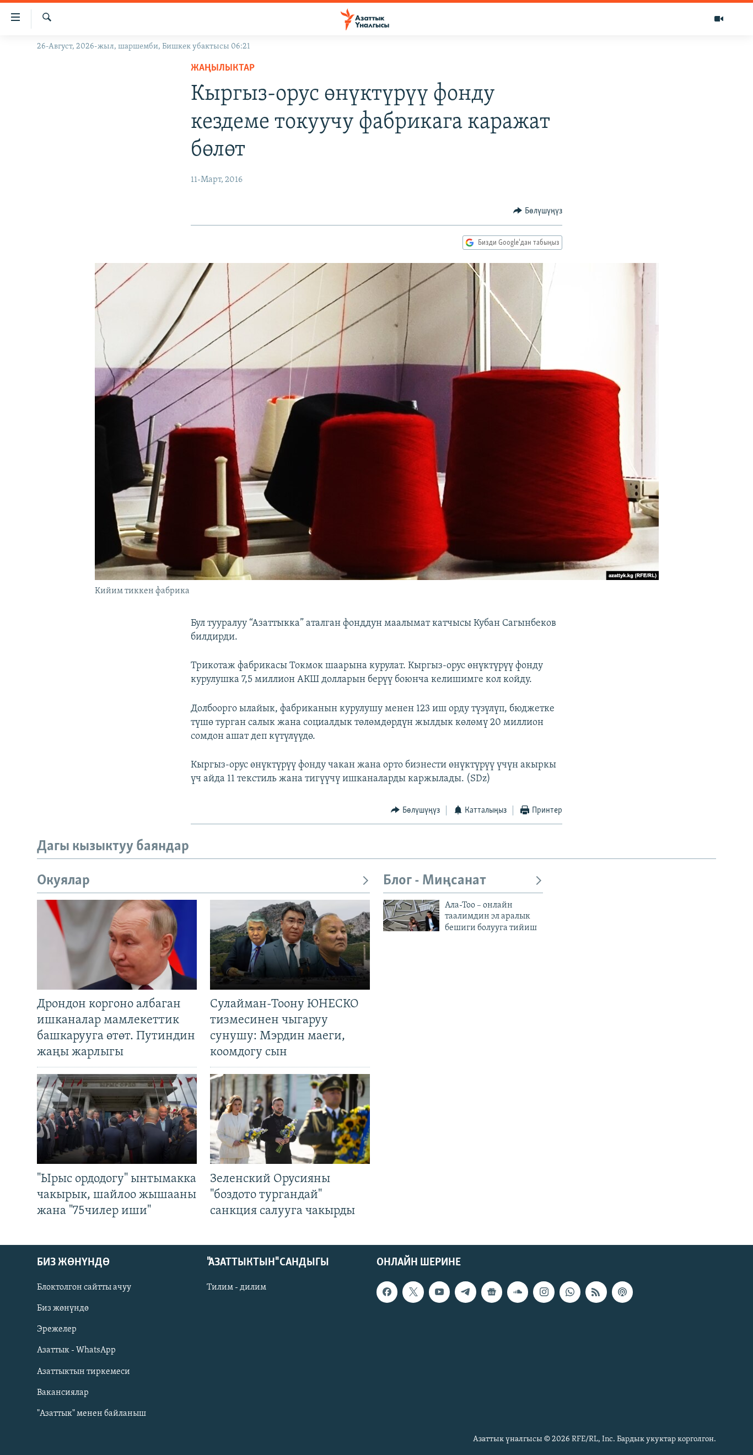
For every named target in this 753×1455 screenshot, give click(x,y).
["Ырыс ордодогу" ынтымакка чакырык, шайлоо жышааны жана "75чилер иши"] (117, 1119)
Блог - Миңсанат (434, 880)
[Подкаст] (622, 1291)
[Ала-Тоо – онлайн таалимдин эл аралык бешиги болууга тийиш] (411, 915)
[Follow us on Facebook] (386, 1291)
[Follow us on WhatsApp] (570, 1291)
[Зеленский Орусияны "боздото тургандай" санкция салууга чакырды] (290, 1119)
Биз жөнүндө (63, 1308)
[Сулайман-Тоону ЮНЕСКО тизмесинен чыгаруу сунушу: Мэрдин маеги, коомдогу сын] (290, 945)
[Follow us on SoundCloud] (517, 1291)
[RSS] (595, 1291)
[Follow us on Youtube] (439, 1291)
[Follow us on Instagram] (543, 1291)
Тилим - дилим (236, 1287)
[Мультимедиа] (718, 18)
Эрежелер (57, 1329)
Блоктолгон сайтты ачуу (84, 1287)
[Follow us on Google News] (491, 1291)
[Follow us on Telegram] (465, 1291)
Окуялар (63, 880)
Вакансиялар (63, 1392)
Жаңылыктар (223, 68)
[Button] (537, 211)
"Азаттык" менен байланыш (91, 1413)
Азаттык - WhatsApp (76, 1350)
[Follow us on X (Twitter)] (412, 1291)
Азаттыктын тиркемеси (83, 1371)
